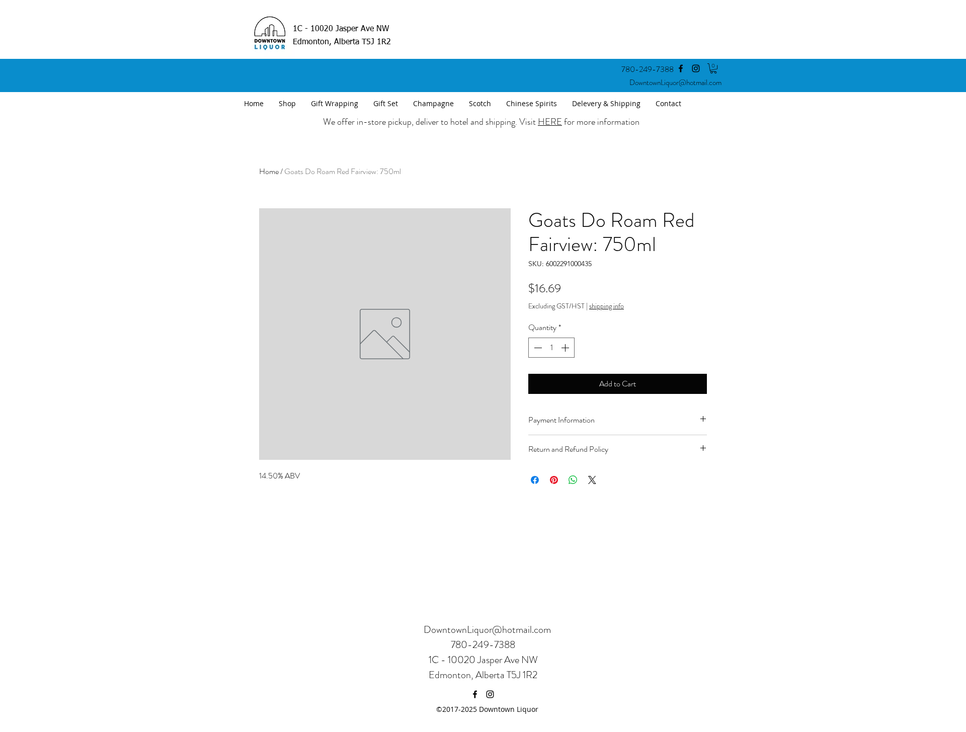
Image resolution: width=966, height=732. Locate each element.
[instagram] (696, 68)
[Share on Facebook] (535, 480)
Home (269, 171)
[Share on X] (592, 480)
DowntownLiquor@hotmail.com (675, 82)
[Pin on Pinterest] (554, 480)
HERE (550, 121)
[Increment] (566, 347)
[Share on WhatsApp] (573, 480)
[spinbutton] (551, 347)
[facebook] (681, 68)
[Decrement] (537, 347)
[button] (713, 68)
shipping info (606, 306)
